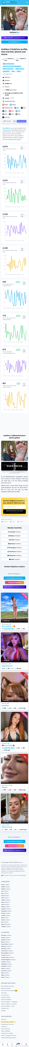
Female (7, 98)
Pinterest (21, 521)
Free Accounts (5, 995)
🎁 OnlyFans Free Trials (13, 582)
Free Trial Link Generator (9, 990)
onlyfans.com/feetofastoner (19, 471)
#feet (18, 71)
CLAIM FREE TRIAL (9, 628)
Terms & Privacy (5, 1029)
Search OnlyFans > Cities (8, 1006)
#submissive (20, 69)
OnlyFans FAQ (5, 1008)
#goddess (6, 71)
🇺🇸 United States (8, 64)
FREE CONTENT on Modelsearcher (14, 38)
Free (3, 1046)
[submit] (14, 511)
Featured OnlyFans (6, 999)
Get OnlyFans (15, 42)
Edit (13, 98)
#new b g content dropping (12, 66)
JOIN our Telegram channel (8, 1035)
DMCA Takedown (5, 1031)
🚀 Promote (7, 121)
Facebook (5, 521)
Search (12, 1046)
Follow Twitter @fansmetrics (8, 1037)
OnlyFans (5, 884)
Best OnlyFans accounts (7, 986)
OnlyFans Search (5, 997)
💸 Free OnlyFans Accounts (13, 578)
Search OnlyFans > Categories (9, 1001)
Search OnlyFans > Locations (9, 1004)
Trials (7, 1046)
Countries (26, 1046)
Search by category (14, 574)
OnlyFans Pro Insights (7, 1033)
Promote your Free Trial (7, 1024)
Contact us (4, 1026)
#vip (13, 71)
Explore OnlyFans (6, 988)
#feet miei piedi (8, 69)
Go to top (21, 1046)
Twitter (13, 521)
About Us (3, 1019)
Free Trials (4, 993)
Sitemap (3, 1010)
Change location (8, 74)
